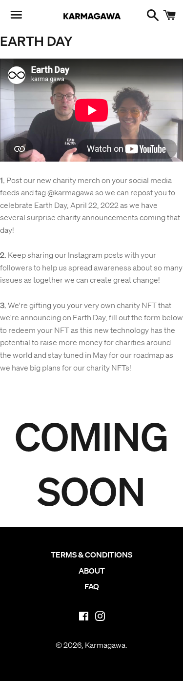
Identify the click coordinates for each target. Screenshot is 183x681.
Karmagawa (105, 645)
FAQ (91, 586)
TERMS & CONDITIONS (91, 554)
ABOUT (92, 571)
